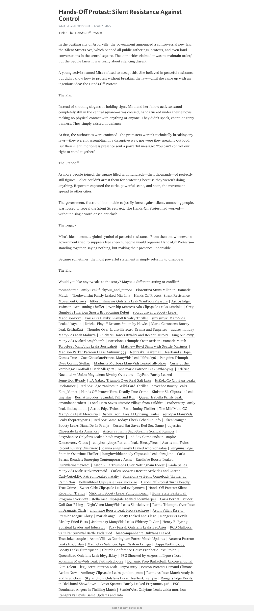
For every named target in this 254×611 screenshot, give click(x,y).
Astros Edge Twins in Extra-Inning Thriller (122, 408)
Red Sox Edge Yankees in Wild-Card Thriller (114, 386)
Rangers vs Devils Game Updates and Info (91, 595)
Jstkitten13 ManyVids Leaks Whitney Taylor (125, 522)
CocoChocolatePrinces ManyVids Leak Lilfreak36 (118, 358)
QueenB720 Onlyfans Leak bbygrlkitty (88, 555)
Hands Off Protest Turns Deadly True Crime (114, 392)
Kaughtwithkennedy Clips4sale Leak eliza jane (137, 454)
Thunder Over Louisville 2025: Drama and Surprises (127, 329)
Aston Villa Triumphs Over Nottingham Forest (129, 465)
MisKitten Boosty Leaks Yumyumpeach (118, 493)
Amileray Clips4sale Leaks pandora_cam (112, 572)
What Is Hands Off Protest (74, 26)
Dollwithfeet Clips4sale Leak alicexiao (108, 482)
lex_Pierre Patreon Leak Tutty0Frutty (108, 567)
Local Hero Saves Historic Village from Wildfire (126, 403)
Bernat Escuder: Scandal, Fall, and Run (105, 397)
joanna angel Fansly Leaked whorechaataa (134, 448)
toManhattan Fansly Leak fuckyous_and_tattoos (95, 290)
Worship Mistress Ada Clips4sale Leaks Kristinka (145, 307)
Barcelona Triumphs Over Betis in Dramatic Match (147, 341)
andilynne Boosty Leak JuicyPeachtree (119, 510)
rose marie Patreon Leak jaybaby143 (146, 369)
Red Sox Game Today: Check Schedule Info (127, 420)
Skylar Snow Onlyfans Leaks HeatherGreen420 (121, 578)
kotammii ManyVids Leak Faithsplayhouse (91, 561)
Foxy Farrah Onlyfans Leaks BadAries (137, 527)
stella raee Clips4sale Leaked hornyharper (124, 499)
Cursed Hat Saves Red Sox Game (138, 425)
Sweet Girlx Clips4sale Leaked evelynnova (112, 488)
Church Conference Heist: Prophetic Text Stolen (139, 550)
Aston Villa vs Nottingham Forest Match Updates (127, 538)
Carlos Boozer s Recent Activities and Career (145, 471)
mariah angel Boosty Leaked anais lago (126, 516)
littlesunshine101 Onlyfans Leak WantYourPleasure (129, 301)
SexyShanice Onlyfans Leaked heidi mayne (92, 437)
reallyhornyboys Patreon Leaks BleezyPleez (124, 442)
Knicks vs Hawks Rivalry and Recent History (133, 335)
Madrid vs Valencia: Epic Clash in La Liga (119, 544)
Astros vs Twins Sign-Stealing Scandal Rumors (138, 431)
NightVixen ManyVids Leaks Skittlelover (118, 504)
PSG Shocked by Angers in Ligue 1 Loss (151, 555)
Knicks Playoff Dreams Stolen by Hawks (116, 324)
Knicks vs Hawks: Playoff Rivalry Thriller (116, 318)
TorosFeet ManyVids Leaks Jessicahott (88, 346)
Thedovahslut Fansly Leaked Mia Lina (101, 295)
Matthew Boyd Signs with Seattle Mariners (154, 346)
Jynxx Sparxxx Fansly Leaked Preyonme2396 (134, 584)
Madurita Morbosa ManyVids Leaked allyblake (130, 363)
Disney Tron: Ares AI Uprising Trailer (130, 414)
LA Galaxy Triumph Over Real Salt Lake (120, 380)
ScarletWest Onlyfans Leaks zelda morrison (152, 589)
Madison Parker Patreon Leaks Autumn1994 (92, 352)
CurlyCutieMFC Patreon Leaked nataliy (89, 476)
